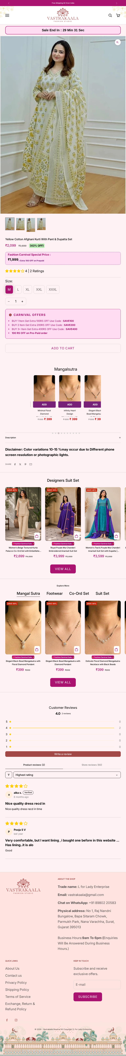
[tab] (52, 433)
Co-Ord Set (79, 593)
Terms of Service (18, 997)
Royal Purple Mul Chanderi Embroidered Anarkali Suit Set (63, 549)
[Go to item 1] (9, 224)
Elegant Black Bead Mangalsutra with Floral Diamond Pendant (23, 663)
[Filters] (8, 775)
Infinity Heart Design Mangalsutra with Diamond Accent (70, 413)
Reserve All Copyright (63, 1029)
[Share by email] (31, 464)
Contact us (13, 976)
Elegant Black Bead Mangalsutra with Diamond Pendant (95, 413)
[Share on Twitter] (20, 464)
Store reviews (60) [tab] (92, 764)
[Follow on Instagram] (16, 1020)
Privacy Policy (16, 983)
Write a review (63, 754)
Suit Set (102, 593)
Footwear (55, 593)
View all (63, 569)
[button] (15, 271)
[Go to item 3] (30, 225)
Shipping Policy (17, 990)
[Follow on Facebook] (7, 1020)
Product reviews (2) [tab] (34, 764)
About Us (12, 968)
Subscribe (87, 997)
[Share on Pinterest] (25, 464)
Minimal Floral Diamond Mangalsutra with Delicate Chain (44, 413)
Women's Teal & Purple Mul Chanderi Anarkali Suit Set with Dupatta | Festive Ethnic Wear (103, 549)
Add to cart (63, 348)
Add (44, 404)
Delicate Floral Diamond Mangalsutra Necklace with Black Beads (103, 663)
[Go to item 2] (20, 224)
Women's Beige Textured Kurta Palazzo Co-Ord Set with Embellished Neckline (23, 549)
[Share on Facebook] (15, 464)
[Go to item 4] (41, 224)
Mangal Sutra (28, 593)
